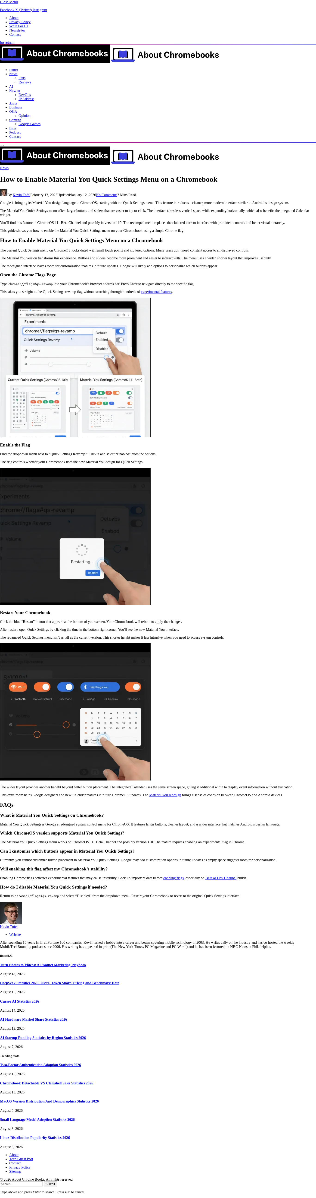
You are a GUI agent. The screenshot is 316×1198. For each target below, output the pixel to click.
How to (14, 90)
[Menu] (2, 145)
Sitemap (15, 1171)
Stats (22, 78)
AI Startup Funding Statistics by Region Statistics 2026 (43, 1038)
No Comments (106, 195)
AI (11, 86)
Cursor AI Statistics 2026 (19, 1001)
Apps (13, 103)
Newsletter (17, 30)
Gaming (15, 120)
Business (15, 107)
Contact (15, 34)
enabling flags (173, 878)
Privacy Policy (20, 22)
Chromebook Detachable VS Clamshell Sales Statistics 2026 (46, 1083)
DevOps (25, 95)
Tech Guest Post (21, 1159)
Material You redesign (165, 795)
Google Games (29, 124)
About (14, 18)
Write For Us (18, 26)
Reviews (25, 82)
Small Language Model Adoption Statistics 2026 (37, 1120)
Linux (13, 70)
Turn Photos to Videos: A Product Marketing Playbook (43, 965)
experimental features (156, 292)
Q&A (13, 111)
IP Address (26, 99)
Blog (12, 128)
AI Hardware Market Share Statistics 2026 (33, 1019)
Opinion (25, 116)
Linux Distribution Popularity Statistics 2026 (35, 1138)
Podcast (15, 132)
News (13, 74)
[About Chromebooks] (110, 62)
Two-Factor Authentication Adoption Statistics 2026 (40, 1065)
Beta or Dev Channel (220, 878)
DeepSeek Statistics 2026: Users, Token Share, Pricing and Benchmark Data (59, 983)
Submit (50, 1184)
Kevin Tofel (21, 195)
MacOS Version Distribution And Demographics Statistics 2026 (49, 1101)
